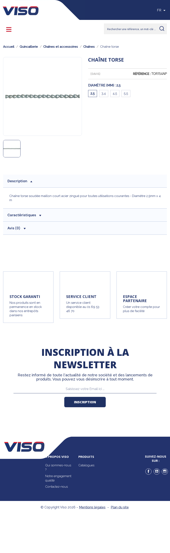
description (17, 181)
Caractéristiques (21, 215)
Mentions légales (92, 507)
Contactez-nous (56, 487)
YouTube (157, 471)
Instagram (165, 471)
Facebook (148, 471)
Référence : (142, 73)
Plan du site (120, 507)
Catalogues (86, 465)
